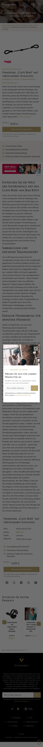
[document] (21, 373)
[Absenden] (34, 388)
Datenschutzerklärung (22, 395)
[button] (35, 348)
